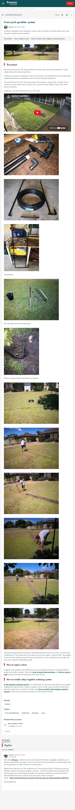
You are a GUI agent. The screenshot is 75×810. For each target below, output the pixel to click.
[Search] (2, 8)
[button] (6, 27)
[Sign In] (70, 3)
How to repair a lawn (21, 39)
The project (8, 39)
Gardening (25, 713)
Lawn (43, 713)
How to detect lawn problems (44, 672)
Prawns (12, 726)
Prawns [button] (11, 27)
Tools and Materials (12, 713)
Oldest (10, 750)
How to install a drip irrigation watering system (48, 39)
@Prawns (15, 760)
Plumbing (35, 713)
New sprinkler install (15, 723)
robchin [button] (11, 755)
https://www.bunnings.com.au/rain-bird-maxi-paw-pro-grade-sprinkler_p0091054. (39, 778)
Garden (7, 704)
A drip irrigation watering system (16, 684)
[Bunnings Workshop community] (12, 3)
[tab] (6, 740)
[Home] (2, 15)
